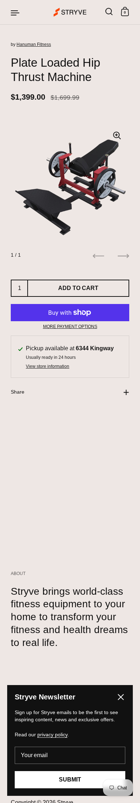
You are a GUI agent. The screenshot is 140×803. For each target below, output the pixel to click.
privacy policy (52, 734)
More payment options (70, 326)
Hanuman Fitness (34, 44)
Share (17, 392)
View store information (47, 366)
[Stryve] (70, 12)
